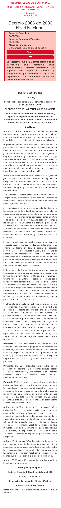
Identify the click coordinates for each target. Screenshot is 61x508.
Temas (30, 52)
